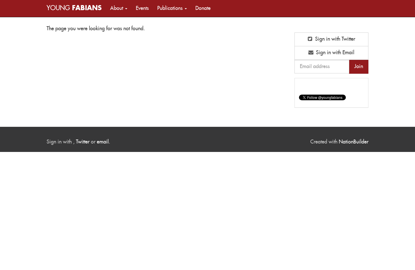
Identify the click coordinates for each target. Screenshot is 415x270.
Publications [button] (170, 8)
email (103, 142)
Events (142, 8)
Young (74, 8)
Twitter (82, 142)
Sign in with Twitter (334, 39)
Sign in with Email (334, 52)
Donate (203, 8)
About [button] (117, 8)
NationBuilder (353, 142)
